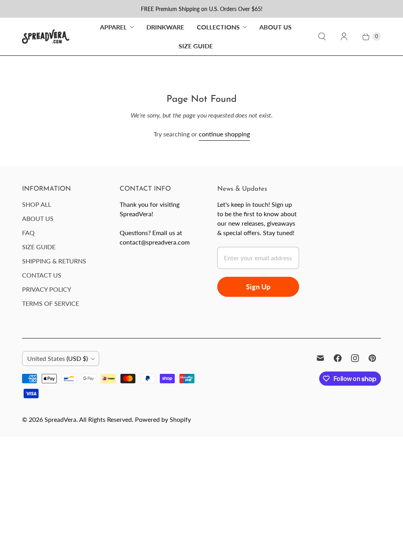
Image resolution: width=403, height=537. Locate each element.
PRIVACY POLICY (46, 289)
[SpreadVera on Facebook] (337, 358)
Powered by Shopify (163, 419)
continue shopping (224, 134)
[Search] (322, 36)
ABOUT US (275, 27)
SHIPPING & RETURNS (54, 261)
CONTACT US (41, 275)
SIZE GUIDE (196, 46)
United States (57, 358)
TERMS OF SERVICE (50, 303)
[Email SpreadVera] (320, 358)
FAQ (28, 232)
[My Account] (344, 36)
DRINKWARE (165, 27)
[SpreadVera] (45, 36)
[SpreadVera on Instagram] (355, 358)
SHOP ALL (36, 204)
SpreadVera (60, 419)
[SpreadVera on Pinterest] (372, 358)
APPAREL (113, 27)
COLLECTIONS (218, 27)
